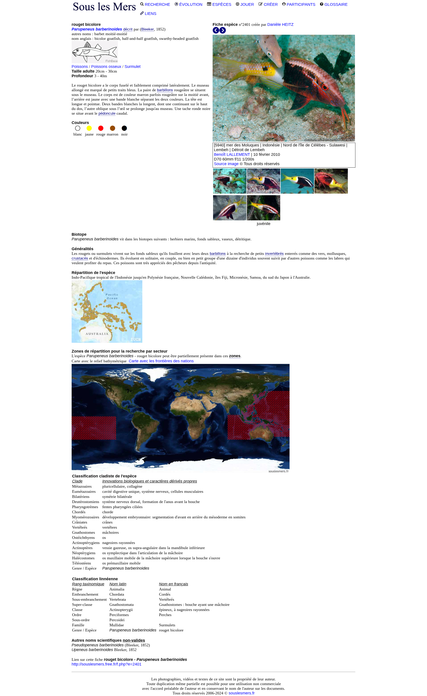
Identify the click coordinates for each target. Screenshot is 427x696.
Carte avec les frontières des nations (161, 361)
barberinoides (109, 29)
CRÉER (270, 4)
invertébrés (274, 254)
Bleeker (147, 29)
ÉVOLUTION (190, 4)
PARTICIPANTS (300, 4)
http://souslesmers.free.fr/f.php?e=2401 (106, 664)
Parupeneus (83, 29)
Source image (226, 164)
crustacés (80, 258)
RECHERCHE (157, 4)
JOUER (246, 4)
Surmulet (133, 66)
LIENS (150, 13)
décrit (128, 29)
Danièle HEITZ (280, 24)
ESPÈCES (221, 4)
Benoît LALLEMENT (232, 154)
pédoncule (107, 113)
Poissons (80, 66)
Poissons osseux (106, 66)
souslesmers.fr (242, 693)
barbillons (165, 90)
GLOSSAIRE (335, 4)
